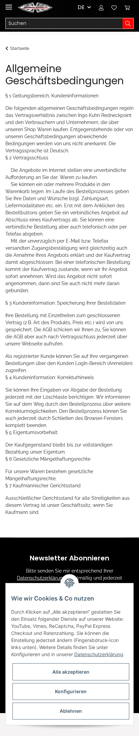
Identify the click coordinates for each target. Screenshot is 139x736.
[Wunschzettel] (114, 7)
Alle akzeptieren (70, 672)
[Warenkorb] (127, 7)
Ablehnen (71, 711)
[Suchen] (128, 23)
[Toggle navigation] (8, 4)
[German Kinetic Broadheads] (35, 7)
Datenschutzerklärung (41, 578)
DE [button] (81, 7)
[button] (101, 7)
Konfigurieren (71, 691)
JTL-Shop (81, 727)
